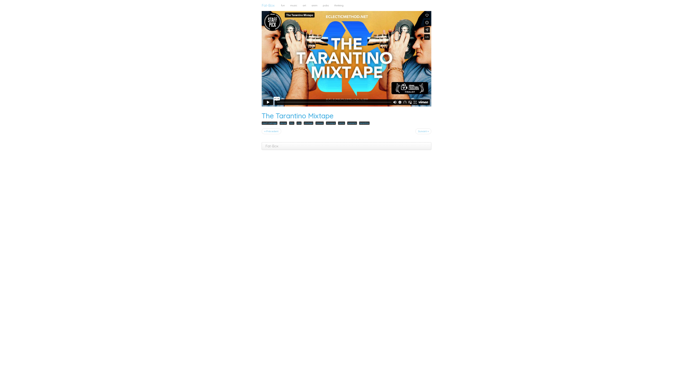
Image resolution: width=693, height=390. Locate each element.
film (292, 123)
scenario (352, 123)
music (293, 5)
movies (319, 123)
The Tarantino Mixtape (298, 115)
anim (314, 5)
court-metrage (269, 123)
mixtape (308, 123)
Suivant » (423, 131)
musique (331, 123)
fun (283, 5)
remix (341, 123)
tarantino (364, 123)
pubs (326, 5)
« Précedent (271, 131)
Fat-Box (268, 5)
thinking (338, 5)
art (304, 5)
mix (299, 123)
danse (283, 123)
